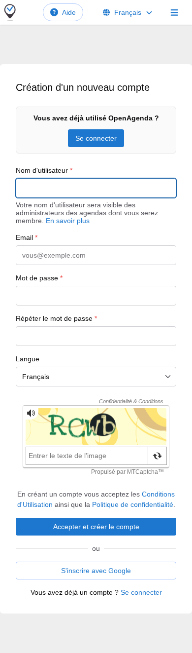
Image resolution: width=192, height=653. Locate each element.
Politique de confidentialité (132, 504)
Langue (27, 359)
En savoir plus (68, 221)
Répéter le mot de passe (56, 318)
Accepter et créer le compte (96, 527)
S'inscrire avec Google (96, 571)
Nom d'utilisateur (44, 170)
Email (26, 237)
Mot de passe (39, 278)
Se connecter (96, 138)
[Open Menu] (174, 12)
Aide (69, 12)
